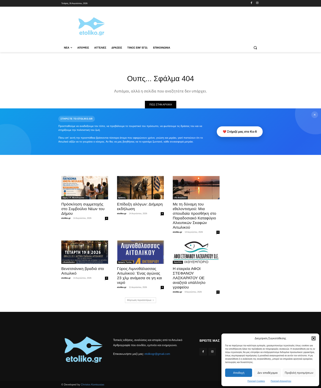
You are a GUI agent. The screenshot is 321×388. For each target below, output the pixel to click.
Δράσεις (121, 198)
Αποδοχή (238, 372)
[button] (313, 338)
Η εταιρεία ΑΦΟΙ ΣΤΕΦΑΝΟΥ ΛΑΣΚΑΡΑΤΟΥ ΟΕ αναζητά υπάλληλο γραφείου (189, 277)
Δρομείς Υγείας (125, 262)
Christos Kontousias (92, 384)
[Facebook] (251, 3)
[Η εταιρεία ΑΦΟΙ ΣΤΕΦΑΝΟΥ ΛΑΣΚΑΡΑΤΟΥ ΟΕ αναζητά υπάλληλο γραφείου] (196, 252)
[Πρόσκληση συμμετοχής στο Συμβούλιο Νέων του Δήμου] (84, 187)
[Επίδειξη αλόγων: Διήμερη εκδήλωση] (140, 187)
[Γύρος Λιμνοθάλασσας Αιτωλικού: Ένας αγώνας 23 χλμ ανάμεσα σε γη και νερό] (140, 252)
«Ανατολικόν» (68, 262)
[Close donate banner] (314, 114)
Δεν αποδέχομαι (267, 372)
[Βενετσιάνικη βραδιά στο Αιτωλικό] (84, 252)
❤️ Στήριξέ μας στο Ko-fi (240, 131)
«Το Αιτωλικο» (180, 198)
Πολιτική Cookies (256, 381)
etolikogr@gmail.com (157, 353)
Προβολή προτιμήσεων (299, 372)
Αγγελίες (178, 262)
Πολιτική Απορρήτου (281, 381)
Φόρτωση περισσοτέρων (139, 300)
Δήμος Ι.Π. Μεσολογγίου (73, 198)
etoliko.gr (66, 218)
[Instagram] (257, 3)
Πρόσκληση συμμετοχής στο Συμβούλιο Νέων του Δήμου (82, 208)
